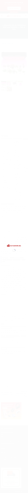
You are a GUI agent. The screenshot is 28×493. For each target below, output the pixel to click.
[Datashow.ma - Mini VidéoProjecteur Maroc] (14, 245)
